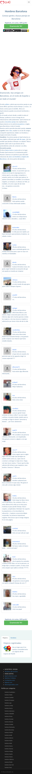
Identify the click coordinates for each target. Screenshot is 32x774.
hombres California (9, 759)
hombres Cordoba (9, 724)
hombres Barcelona (9, 730)
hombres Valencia (9, 738)
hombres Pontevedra (10, 727)
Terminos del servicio (11, 671)
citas (10, 131)
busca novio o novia (11, 150)
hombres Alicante (9, 722)
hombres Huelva (8, 740)
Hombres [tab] (13, 638)
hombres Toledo (8, 695)
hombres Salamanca (9, 711)
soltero (7, 104)
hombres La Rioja (9, 705)
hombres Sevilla (8, 735)
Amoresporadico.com (11, 685)
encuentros (20, 124)
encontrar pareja (10, 122)
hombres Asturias (9, 748)
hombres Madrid (9, 732)
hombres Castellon (9, 697)
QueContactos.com (11, 676)
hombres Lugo (8, 703)
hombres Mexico (9, 757)
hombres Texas (8, 767)
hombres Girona (8, 716)
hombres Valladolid (9, 713)
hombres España (9, 754)
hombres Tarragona (9, 700)
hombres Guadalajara (10, 692)
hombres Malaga (9, 751)
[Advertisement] (16, 49)
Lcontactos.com (10, 680)
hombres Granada (9, 719)
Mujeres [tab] (5, 638)
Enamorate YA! (16, 26)
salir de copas (21, 139)
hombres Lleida (8, 743)
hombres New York (9, 765)
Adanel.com (8, 682)
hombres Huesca (9, 746)
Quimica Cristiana (10, 678)
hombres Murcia (9, 708)
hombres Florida (8, 762)
